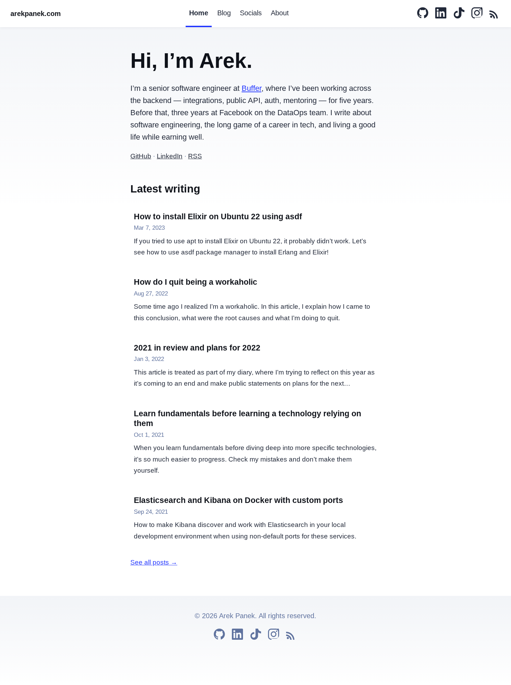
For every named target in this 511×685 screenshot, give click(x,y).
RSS (195, 156)
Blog (224, 13)
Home (198, 13)
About (280, 13)
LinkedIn (169, 156)
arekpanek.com (35, 13)
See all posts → (153, 562)
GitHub (140, 156)
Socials (251, 13)
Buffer (251, 88)
